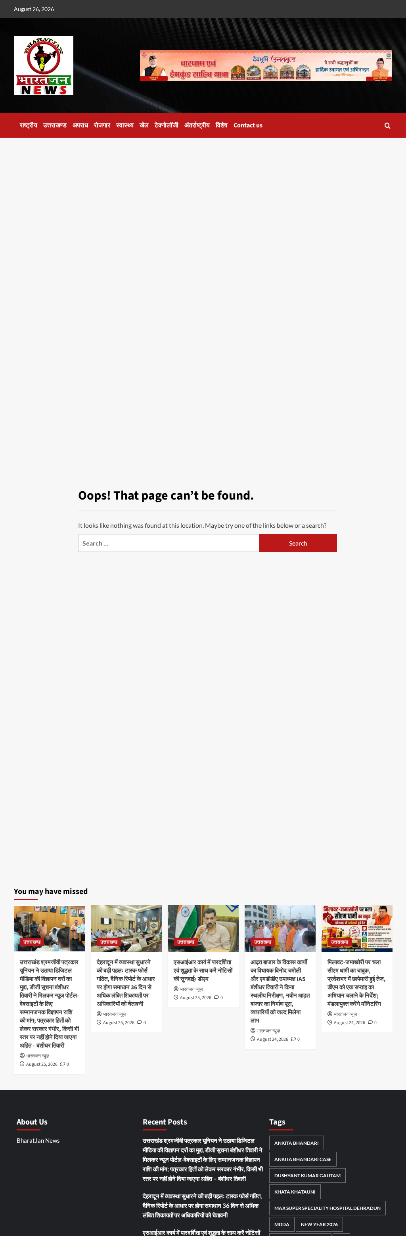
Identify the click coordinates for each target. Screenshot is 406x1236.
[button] (388, 126)
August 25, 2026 (41, 1064)
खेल (144, 125)
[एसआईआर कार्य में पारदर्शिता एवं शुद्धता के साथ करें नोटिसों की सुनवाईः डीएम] (203, 928)
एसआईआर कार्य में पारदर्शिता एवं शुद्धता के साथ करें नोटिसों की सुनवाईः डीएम (203, 970)
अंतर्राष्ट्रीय (197, 125)
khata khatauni (295, 1192)
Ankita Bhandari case (302, 1159)
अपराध (80, 125)
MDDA (281, 1224)
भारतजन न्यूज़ (37, 1056)
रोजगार (102, 125)
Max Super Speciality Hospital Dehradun (327, 1208)
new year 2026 (319, 1224)
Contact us (248, 125)
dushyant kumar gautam (307, 1175)
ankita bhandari (296, 1143)
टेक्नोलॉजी (166, 125)
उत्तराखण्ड (55, 125)
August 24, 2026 (272, 1039)
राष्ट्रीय (28, 125)
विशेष (222, 125)
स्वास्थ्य (125, 125)
